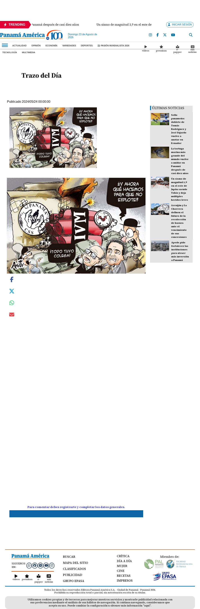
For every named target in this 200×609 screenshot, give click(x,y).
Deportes (87, 45)
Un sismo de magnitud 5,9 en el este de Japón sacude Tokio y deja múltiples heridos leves (179, 189)
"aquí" (147, 605)
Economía (51, 45)
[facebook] (158, 35)
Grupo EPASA (73, 581)
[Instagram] (150, 35)
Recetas (123, 575)
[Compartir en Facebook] (12, 279)
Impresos (125, 580)
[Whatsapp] (29, 565)
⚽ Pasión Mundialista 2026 (113, 45)
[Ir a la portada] (22, 35)
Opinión (36, 45)
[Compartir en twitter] (12, 291)
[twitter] (165, 35)
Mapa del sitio (75, 562)
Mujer (122, 566)
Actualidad (19, 45)
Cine (120, 571)
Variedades (69, 45)
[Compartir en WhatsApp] (11, 304)
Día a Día (124, 561)
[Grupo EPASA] (164, 579)
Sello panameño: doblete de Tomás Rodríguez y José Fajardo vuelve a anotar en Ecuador (178, 129)
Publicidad (72, 575)
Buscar (69, 556)
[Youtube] (173, 35)
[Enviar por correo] (11, 315)
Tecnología (9, 52)
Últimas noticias (168, 107)
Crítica (123, 556)
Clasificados (74, 569)
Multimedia (28, 52)
